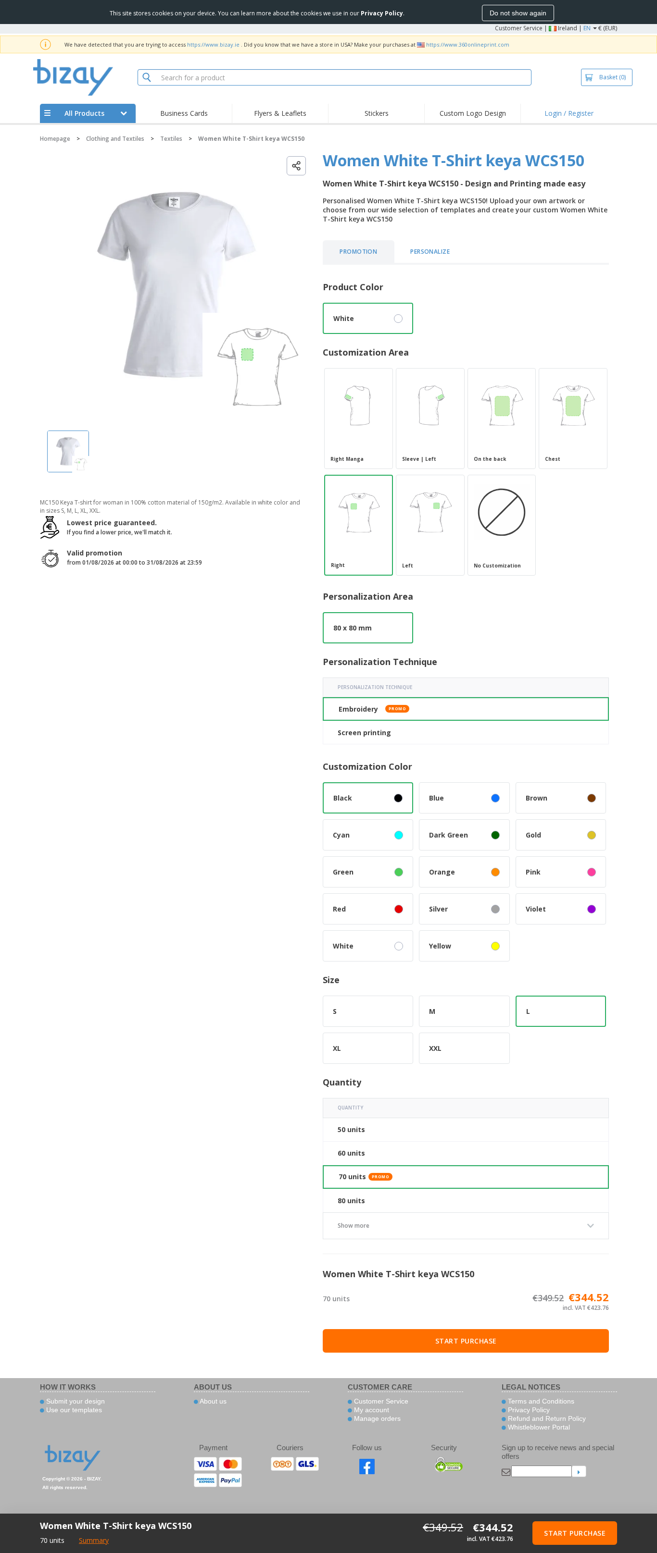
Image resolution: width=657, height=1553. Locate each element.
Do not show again (518, 13)
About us (212, 1401)
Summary (94, 1540)
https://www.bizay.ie (213, 44)
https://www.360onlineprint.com (467, 44)
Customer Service (519, 28)
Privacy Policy (528, 1410)
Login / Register (569, 113)
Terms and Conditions (540, 1401)
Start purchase (466, 1340)
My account (370, 1410)
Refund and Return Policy (546, 1418)
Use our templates (73, 1410)
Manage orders (376, 1418)
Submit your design (74, 1401)
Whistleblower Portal (538, 1427)
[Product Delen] (296, 165)
